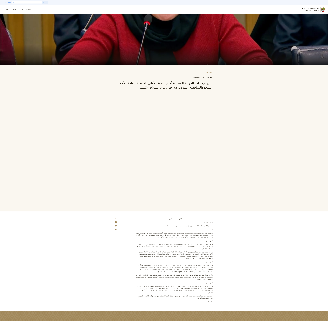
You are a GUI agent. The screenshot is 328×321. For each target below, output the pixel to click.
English (5, 2)
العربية (9, 2)
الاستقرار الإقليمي (208, 72)
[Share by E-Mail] (116, 229)
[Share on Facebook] (116, 222)
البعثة (6, 9)
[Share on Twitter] (116, 226)
